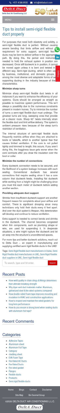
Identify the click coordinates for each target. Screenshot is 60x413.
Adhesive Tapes (16, 341)
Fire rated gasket (16, 368)
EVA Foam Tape (16, 357)
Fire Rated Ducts (16, 364)
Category (13, 351)
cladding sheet (15, 354)
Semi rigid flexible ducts (19, 381)
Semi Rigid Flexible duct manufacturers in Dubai (30, 251)
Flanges (12, 371)
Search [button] (53, 262)
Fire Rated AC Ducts (18, 361)
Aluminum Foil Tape (18, 347)
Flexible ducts (15, 374)
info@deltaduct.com (43, 2)
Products (13, 378)
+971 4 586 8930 (20, 2)
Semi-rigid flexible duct (33, 257)
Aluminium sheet (16, 344)
